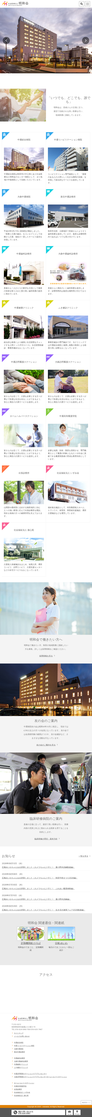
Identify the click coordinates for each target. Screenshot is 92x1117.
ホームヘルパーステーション (24, 1083)
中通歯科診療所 (19, 1058)
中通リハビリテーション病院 (24, 1046)
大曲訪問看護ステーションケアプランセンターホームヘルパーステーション (40, 1077)
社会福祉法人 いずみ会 (22, 1092)
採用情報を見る (46, 656)
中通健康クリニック (21, 1064)
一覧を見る (83, 856)
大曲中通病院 (18, 1049)
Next (85, 40)
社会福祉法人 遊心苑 (21, 1095)
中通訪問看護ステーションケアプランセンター (30, 1074)
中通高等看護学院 (20, 1086)
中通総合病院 (18, 1042)
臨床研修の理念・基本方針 (46, 839)
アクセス (77, 1114)
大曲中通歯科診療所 (21, 1061)
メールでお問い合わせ (22, 1036)
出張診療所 (18, 1089)
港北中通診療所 (19, 1052)
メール (70, 1114)
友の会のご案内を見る (46, 745)
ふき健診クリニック (21, 1067)
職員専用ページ (86, 1102)
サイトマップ (18, 1033)
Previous (6, 40)
